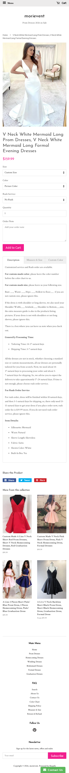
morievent (34, 16)
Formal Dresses (34, 670)
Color (5, 180)
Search (34, 689)
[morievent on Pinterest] (34, 731)
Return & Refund (34, 714)
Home (5, 35)
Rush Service (9, 194)
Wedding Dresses (34, 661)
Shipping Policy (34, 706)
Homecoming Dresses (34, 657)
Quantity (7, 207)
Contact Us (34, 697)
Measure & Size (34, 710)
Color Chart (35, 701)
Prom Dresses (34, 653)
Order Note (8, 221)
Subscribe (57, 755)
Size (5, 166)
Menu (10, 3)
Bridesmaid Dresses (34, 666)
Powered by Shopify (47, 766)
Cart (63, 3)
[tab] (13, 260)
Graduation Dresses (34, 674)
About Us (35, 693)
